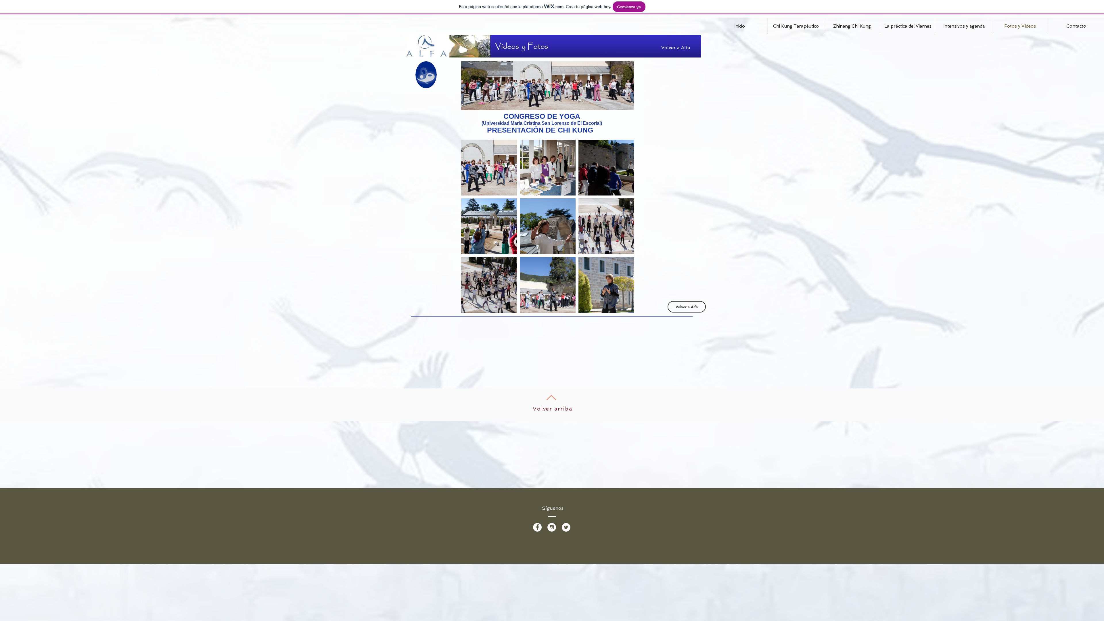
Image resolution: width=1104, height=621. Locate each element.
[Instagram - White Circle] (551, 527)
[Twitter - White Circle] (566, 527)
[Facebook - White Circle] (537, 527)
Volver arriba (552, 409)
